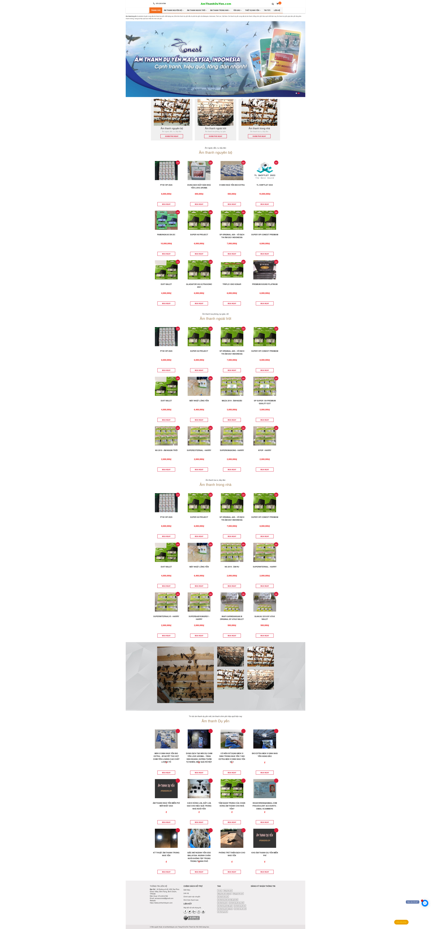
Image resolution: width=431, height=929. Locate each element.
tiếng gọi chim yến (238, 893)
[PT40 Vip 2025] (166, 170)
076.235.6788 (401, 922)
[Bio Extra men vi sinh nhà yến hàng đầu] (265, 739)
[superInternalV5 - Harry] (166, 602)
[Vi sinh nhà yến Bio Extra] (232, 170)
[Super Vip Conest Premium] (265, 220)
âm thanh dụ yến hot (239, 906)
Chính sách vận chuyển (192, 896)
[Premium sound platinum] (265, 269)
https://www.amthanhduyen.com (161, 903)
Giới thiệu (187, 890)
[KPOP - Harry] (265, 435)
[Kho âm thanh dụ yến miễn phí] (265, 838)
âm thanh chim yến (223, 896)
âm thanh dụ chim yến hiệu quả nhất (227, 899)
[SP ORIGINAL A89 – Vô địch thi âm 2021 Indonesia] (232, 220)
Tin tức (220, 890)
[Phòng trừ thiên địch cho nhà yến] (232, 838)
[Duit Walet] (166, 269)
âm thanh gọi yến (222, 912)
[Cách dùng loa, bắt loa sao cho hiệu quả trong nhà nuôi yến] (199, 788)
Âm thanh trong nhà (219, 10)
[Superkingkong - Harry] (232, 435)
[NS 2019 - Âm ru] (232, 552)
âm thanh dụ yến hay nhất (236, 903)
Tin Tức (267, 10)
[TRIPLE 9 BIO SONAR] (232, 269)
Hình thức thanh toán (191, 900)
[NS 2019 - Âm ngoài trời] (166, 435)
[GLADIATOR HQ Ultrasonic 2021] (199, 269)
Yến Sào (237, 10)
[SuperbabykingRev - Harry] (199, 602)
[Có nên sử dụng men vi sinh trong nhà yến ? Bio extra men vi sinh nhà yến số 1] (232, 739)
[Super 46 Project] (199, 220)
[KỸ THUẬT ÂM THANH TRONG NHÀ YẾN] (166, 838)
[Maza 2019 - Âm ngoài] (232, 386)
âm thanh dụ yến (222, 903)
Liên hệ (186, 893)
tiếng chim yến (228, 890)
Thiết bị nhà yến (252, 10)
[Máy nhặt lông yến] (199, 386)
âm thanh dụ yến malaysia (225, 909)
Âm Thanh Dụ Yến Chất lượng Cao (197, 927)
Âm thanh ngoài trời (196, 10)
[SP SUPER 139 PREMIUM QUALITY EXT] (265, 386)
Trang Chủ (156, 10)
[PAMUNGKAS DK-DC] (166, 220)
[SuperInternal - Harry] (265, 552)
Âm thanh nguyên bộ (173, 10)
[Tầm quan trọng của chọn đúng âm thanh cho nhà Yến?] (232, 788)
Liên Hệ (277, 10)
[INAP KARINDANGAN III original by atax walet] (232, 602)
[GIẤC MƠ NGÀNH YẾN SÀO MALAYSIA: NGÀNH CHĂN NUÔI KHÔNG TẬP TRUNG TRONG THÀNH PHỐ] (199, 838)
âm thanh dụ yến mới (240, 909)
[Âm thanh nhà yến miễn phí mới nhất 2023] (166, 788)
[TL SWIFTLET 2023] (265, 170)
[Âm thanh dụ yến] (215, 3)
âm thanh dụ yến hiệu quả (225, 906)
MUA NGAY (166, 204)
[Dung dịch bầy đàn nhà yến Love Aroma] (199, 170)
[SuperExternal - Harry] (199, 435)
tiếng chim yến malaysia (224, 893)
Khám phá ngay (171, 136)
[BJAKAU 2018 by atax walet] (265, 602)
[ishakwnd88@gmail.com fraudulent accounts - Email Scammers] (265, 788)
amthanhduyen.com (171, 927)
